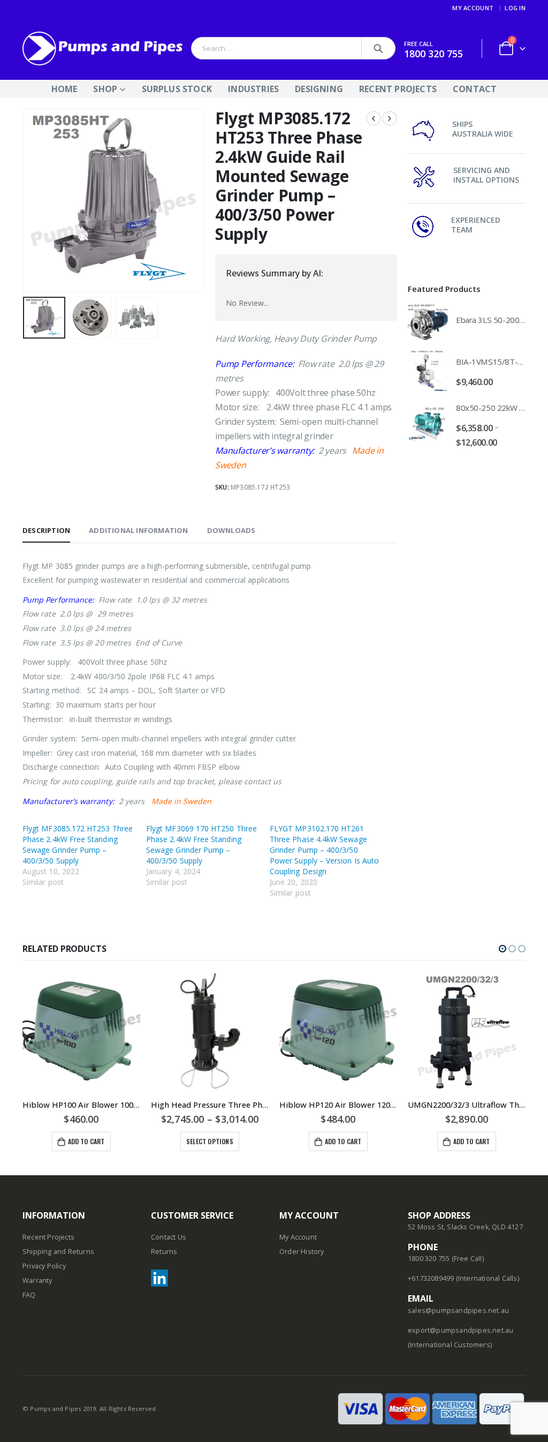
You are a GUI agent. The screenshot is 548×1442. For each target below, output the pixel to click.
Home (64, 89)
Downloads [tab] (231, 530)
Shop (105, 89)
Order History (301, 1251)
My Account (472, 8)
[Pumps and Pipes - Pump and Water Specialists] (102, 48)
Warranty (37, 1280)
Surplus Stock (177, 89)
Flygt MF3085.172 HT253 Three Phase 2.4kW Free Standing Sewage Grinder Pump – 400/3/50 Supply (77, 844)
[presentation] (25, 200)
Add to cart (86, 1141)
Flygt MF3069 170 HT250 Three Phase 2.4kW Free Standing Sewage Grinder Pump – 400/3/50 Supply (201, 844)
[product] (428, 322)
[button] (502, 948)
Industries (253, 89)
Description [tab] (46, 530)
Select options (209, 1141)
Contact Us (168, 1237)
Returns (164, 1251)
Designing (319, 89)
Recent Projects (398, 89)
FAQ (29, 1295)
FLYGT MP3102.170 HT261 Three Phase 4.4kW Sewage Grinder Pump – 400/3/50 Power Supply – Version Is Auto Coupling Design (324, 849)
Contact (475, 89)
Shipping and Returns (58, 1251)
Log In (515, 8)
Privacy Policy (44, 1266)
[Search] (378, 48)
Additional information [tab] (138, 530)
